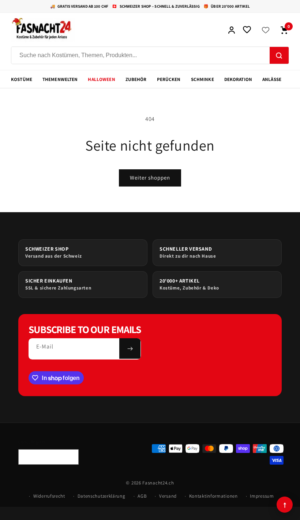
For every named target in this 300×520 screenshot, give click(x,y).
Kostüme (21, 79)
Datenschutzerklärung (101, 496)
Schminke (202, 79)
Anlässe (271, 79)
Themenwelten (60, 79)
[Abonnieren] (129, 348)
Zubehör (136, 79)
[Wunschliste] (247, 30)
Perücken (169, 79)
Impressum (262, 496)
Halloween (101, 79)
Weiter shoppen (150, 177)
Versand (168, 496)
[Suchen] (279, 55)
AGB (142, 496)
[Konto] (231, 30)
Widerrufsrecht (49, 496)
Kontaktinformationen (213, 496)
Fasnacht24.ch (158, 483)
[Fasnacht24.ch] (115, 30)
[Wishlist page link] (265, 30)
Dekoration (238, 79)
